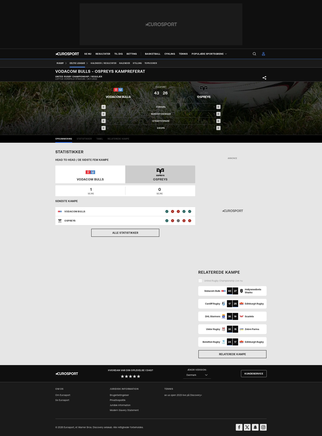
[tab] (63, 139)
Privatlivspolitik (117, 400)
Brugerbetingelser (119, 395)
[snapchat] (255, 427)
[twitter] (247, 427)
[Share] (264, 78)
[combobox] (197, 375)
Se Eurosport (62, 400)
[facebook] (239, 427)
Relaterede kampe (232, 354)
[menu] (254, 54)
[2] (126, 376)
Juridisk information (120, 405)
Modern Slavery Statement (124, 410)
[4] (134, 376)
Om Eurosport (62, 395)
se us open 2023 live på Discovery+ (183, 395)
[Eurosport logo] (67, 53)
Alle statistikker (125, 232)
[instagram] (263, 427)
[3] (130, 376)
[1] (122, 376)
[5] (139, 376)
